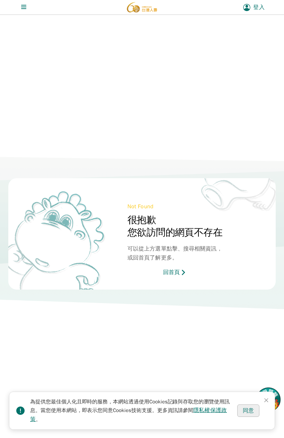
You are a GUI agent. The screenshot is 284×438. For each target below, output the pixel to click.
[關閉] (266, 400)
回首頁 (171, 272)
